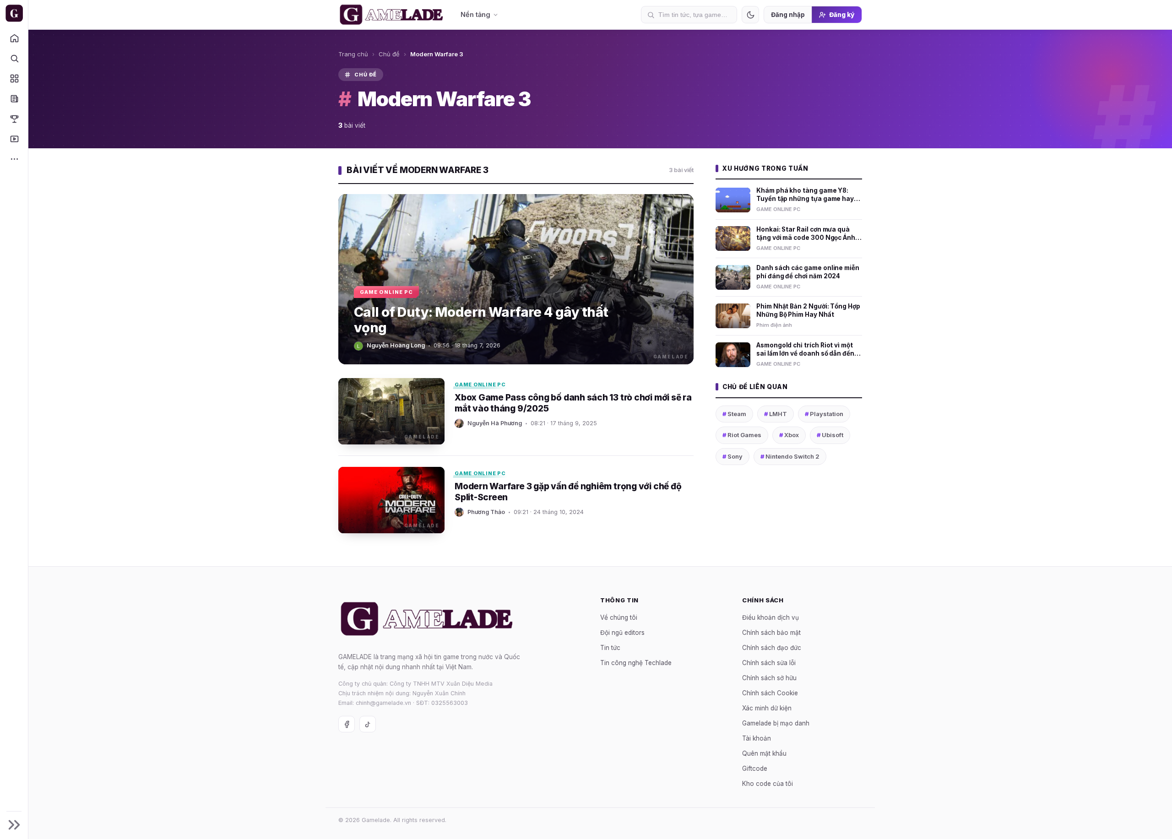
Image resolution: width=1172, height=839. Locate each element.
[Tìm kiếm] (14, 58)
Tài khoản (756, 738)
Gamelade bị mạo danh (775, 722)
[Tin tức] (14, 98)
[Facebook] (346, 724)
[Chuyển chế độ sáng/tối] (750, 14)
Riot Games (741, 434)
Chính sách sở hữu (769, 677)
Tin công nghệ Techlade (636, 662)
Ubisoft (830, 434)
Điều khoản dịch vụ (770, 617)
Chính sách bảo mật (771, 632)
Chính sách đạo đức (771, 647)
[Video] (14, 138)
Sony (732, 456)
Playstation (824, 413)
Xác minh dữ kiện (767, 707)
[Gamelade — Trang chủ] (14, 13)
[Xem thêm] (14, 158)
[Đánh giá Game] (14, 78)
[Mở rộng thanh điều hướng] (14, 824)
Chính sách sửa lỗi (769, 662)
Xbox (789, 434)
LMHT (775, 413)
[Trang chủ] (14, 38)
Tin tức (610, 647)
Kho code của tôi (767, 783)
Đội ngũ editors (622, 632)
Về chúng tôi (618, 617)
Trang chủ (353, 54)
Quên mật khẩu (764, 753)
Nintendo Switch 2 (789, 456)
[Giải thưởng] (14, 118)
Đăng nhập (788, 14)
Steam (734, 413)
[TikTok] (367, 724)
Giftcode (754, 768)
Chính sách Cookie (770, 692)
